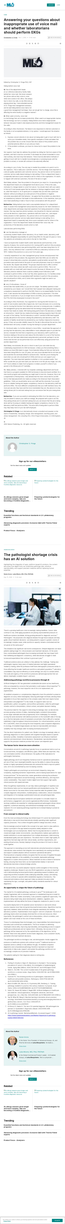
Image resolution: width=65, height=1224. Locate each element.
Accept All (57, 1220)
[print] (60, 43)
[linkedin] (29, 43)
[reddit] (35, 43)
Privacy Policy (7, 1221)
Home (5, 14)
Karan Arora (8, 574)
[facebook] (27, 43)
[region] (32, 1220)
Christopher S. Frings (10, 37)
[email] (38, 43)
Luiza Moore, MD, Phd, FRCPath (23, 574)
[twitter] (32, 43)
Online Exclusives (9, 549)
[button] (5, 5)
